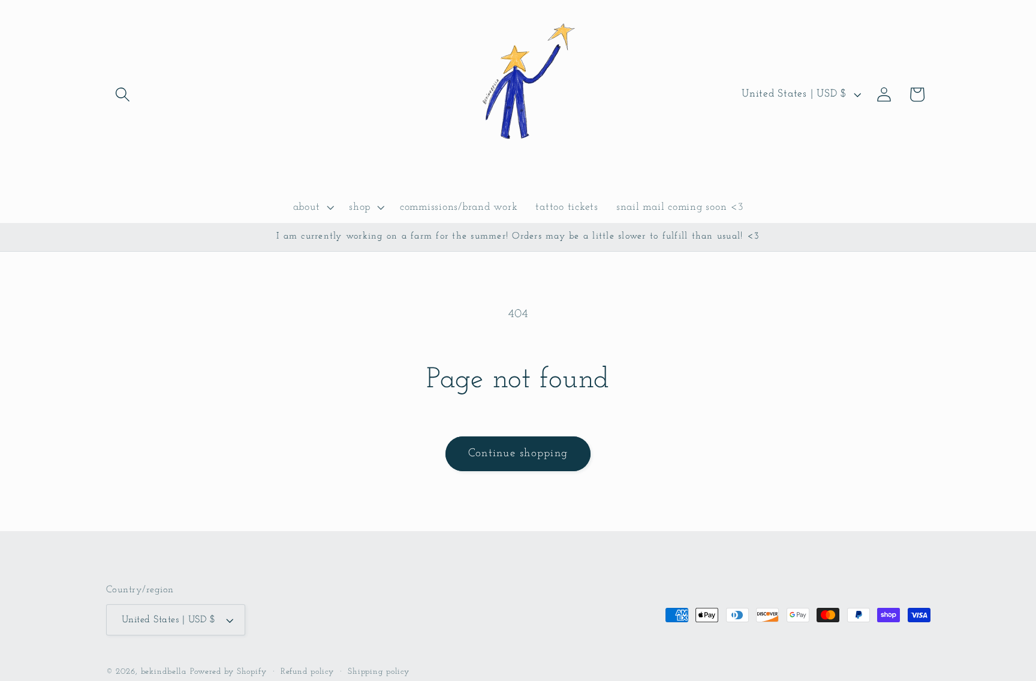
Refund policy (307, 672)
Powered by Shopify (228, 672)
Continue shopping (518, 453)
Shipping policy (378, 672)
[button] (122, 94)
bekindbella (164, 672)
